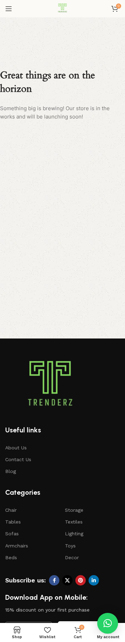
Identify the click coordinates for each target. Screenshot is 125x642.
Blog (10, 471)
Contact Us (18, 459)
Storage (74, 510)
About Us (16, 447)
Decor (72, 557)
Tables (13, 522)
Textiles (74, 522)
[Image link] (50, 386)
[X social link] (67, 580)
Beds (11, 557)
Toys (70, 545)
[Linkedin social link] (94, 580)
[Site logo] (62, 8)
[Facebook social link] (54, 580)
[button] (107, 623)
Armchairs (16, 545)
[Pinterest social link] (80, 580)
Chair (11, 510)
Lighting (74, 533)
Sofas (12, 533)
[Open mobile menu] (9, 9)
